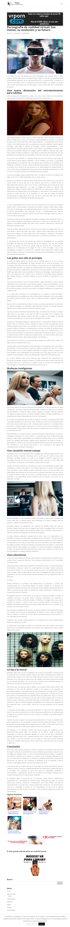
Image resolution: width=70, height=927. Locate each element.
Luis (10, 33)
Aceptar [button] (42, 924)
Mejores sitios (11, 894)
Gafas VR (9, 902)
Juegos (9, 904)
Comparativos (11, 899)
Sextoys (9, 907)
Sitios (10, 896)
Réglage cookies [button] (31, 924)
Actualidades (26, 33)
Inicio (8, 891)
